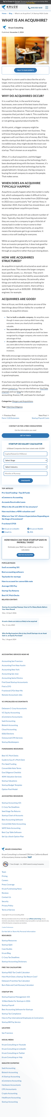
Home (4, 13)
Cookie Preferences (7, 927)
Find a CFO (6, 686)
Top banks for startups (11, 577)
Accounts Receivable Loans (13, 502)
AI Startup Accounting (11, 1076)
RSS (31, 532)
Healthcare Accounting (11, 1097)
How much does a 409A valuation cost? (18, 511)
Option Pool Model (10, 789)
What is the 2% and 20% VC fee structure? (20, 507)
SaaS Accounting (8, 721)
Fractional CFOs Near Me (12, 690)
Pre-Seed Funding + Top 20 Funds (16, 493)
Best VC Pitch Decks (10, 595)
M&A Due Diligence (14, 407)
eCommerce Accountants (12, 717)
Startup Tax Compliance (11, 1014)
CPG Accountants (9, 1089)
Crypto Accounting (9, 1093)
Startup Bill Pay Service (11, 1022)
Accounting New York (10, 669)
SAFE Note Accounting (11, 828)
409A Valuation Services (12, 776)
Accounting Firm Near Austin (14, 665)
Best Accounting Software (12, 819)
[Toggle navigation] (46, 7)
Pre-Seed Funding (9, 764)
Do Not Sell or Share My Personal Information (19, 931)
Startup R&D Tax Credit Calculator (16, 972)
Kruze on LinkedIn (11, 529)
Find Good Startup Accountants (15, 682)
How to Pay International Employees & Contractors (23, 1018)
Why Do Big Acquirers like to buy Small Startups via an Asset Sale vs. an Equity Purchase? (24, 634)
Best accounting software (13, 572)
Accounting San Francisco (12, 661)
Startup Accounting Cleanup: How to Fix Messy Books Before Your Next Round (24, 608)
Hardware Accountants (11, 1085)
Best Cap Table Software (11, 832)
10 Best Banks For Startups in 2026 (16, 1001)
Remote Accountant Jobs (12, 695)
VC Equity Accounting (11, 712)
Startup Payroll (8, 1005)
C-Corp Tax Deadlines (10, 807)
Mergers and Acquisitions (22, 401)
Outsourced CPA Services (12, 738)
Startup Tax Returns (10, 591)
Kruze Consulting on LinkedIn (14, 1049)
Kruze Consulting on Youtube (14, 1044)
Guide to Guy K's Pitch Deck (13, 760)
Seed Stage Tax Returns (11, 811)
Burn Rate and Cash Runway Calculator (18, 985)
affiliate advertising (35, 919)
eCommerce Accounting (12, 497)
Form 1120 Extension (10, 418)
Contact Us (6, 897)
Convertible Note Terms (11, 768)
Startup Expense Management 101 (16, 997)
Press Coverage (8, 884)
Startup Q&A (7, 945)
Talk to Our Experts (25, 70)
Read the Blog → (31, 3)
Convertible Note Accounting (14, 824)
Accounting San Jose (10, 674)
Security (5, 901)
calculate (25, 480)
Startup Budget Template (12, 785)
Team (4, 872)
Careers (5, 880)
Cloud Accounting (9, 729)
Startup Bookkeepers (10, 742)
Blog (10, 13)
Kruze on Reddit (36, 529)
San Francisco (7, 1033)
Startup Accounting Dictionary (14, 961)
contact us (13, 388)
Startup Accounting (10, 1102)
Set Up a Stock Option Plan (13, 836)
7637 (30, 857)
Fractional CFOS (9, 523)
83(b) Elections (8, 733)
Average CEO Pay (9, 586)
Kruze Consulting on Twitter (13, 1053)
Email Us (8, 532)
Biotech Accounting (10, 725)
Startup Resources (9, 940)
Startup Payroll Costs (40, 418)
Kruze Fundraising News (12, 889)
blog (19, 391)
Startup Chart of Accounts (12, 815)
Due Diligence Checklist (11, 772)
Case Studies (7, 949)
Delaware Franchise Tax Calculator (16, 981)
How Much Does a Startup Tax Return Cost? (19, 976)
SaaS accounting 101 (10, 567)
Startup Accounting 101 (11, 803)
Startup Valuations (9, 781)
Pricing (4, 876)
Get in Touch (25, 435)
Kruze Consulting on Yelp (12, 1057)
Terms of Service (8, 910)
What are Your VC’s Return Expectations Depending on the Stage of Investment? (25, 517)
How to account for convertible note (17, 581)
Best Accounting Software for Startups (17, 1009)
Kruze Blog (6, 953)
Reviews (5, 893)
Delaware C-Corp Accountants (14, 708)
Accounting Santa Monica (12, 678)
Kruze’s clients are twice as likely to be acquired (19, 621)
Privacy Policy (7, 905)
